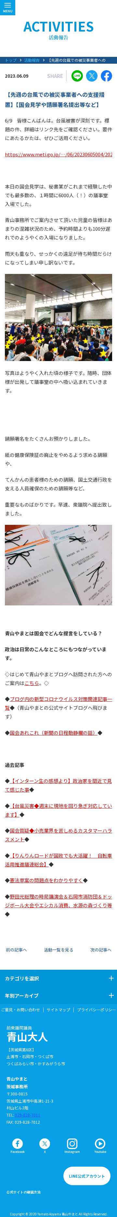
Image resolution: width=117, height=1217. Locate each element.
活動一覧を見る (58, 950)
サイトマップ (58, 1009)
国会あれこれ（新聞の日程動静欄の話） (54, 732)
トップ (11, 60)
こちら (31, 683)
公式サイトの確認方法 (23, 1192)
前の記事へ (16, 950)
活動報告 (32, 60)
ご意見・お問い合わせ (20, 1009)
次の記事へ (100, 950)
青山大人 (27, 1034)
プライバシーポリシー (96, 1009)
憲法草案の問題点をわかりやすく (46, 880)
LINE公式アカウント (87, 1176)
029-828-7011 (27, 1115)
